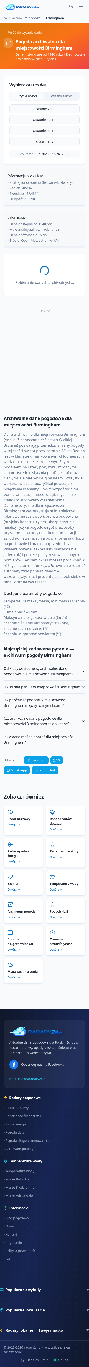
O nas (9, 1226)
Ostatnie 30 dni (44, 120)
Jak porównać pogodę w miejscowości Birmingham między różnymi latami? (35, 702)
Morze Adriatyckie (19, 1195)
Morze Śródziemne (19, 1187)
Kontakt (11, 1234)
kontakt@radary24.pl (31, 1079)
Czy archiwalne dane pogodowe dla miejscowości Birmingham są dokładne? (36, 721)
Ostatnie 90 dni (44, 130)
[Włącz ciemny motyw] (71, 6)
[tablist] (44, 96)
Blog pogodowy (17, 1218)
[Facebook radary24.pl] (13, 1064)
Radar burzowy (17, 1108)
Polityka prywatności (21, 1251)
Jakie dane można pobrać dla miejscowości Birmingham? (39, 739)
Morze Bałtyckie (17, 1179)
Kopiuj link (47, 770)
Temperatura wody (19, 1171)
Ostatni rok (44, 141)
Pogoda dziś (14, 1132)
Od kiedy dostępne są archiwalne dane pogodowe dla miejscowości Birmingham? (38, 671)
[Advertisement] (44, 357)
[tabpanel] (44, 125)
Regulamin (13, 1242)
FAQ (8, 1259)
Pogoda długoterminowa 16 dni (29, 1140)
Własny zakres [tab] (62, 96)
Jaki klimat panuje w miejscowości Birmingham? (43, 686)
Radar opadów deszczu (23, 1116)
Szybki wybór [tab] (27, 96)
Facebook (39, 760)
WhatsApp (19, 770)
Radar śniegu (15, 1124)
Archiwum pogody (19, 1149)
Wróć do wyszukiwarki (25, 32)
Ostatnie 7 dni (44, 109)
